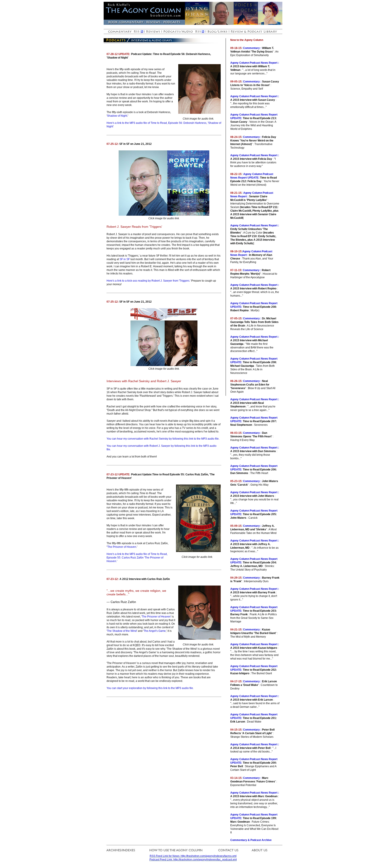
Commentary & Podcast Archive (251, 840)
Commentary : (252, 48)
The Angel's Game (155, 630)
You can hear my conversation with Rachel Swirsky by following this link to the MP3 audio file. (163, 438)
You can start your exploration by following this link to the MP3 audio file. (150, 688)
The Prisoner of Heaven (156, 616)
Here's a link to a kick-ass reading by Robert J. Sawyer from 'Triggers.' (149, 280)
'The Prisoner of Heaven (121, 546)
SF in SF (125, 259)
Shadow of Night (117, 115)
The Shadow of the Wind (122, 630)
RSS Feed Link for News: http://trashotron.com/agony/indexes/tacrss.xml (193, 856)
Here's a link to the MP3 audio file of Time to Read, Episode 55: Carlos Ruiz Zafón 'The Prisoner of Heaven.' (137, 557)
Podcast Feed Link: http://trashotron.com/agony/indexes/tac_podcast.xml (193, 859)
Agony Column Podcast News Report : (254, 62)
